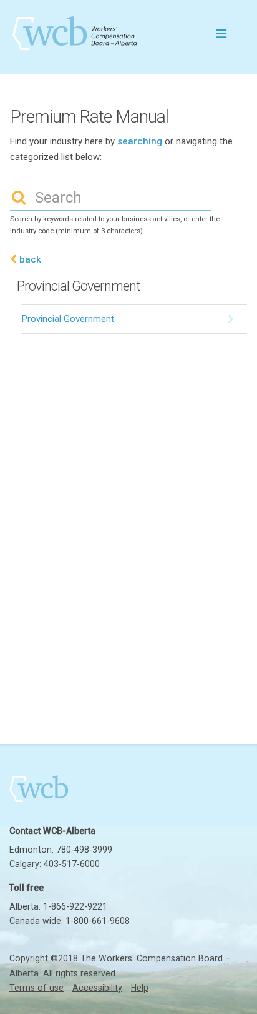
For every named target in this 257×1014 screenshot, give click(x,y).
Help (139, 988)
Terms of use (36, 988)
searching (139, 141)
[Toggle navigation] (221, 33)
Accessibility (97, 988)
